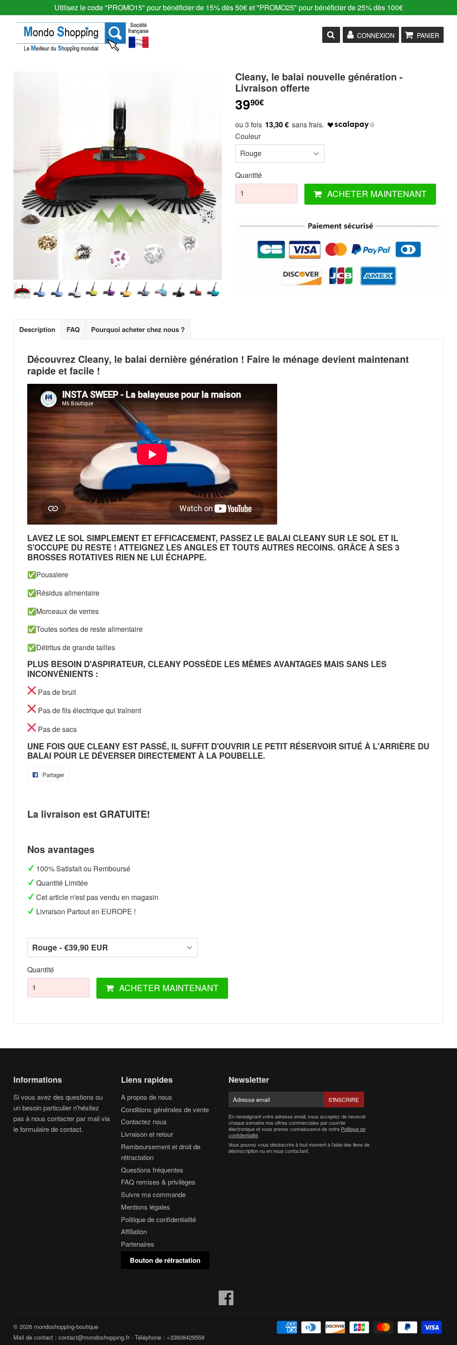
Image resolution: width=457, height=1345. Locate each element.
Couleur (248, 136)
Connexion (376, 35)
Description (37, 329)
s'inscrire (343, 1099)
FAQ (73, 329)
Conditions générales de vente (165, 1109)
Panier (428, 35)
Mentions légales (145, 1206)
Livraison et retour (147, 1134)
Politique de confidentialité (158, 1219)
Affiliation (134, 1231)
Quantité (248, 175)
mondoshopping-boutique (66, 1326)
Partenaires (137, 1243)
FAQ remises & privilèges (158, 1181)
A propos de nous (146, 1096)
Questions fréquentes (152, 1169)
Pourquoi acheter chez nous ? (138, 329)
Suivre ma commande (153, 1194)
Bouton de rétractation (165, 1260)
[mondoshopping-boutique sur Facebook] (226, 1301)
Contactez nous (144, 1121)
